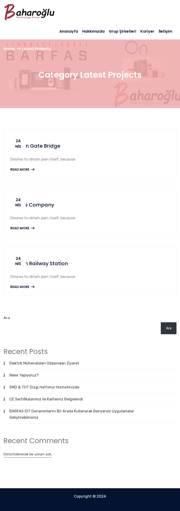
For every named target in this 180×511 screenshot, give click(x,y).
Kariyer (147, 31)
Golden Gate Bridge (35, 145)
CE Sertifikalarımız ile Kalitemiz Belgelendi (46, 399)
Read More (20, 169)
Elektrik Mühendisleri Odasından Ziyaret (44, 363)
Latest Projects (36, 48)
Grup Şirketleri (122, 31)
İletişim (165, 31)
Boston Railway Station (39, 263)
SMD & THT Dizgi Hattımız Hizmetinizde (44, 387)
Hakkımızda (93, 31)
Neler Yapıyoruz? (24, 375)
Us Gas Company (32, 204)
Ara (7, 318)
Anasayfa (68, 31)
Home (9, 48)
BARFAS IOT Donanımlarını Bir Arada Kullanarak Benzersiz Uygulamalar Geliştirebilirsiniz (71, 414)
